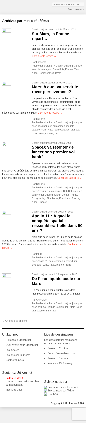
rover (58, 73)
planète (75, 129)
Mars (76, 69)
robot (34, 133)
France (69, 69)
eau (40, 307)
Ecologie (36, 264)
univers (49, 133)
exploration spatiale (63, 126)
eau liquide (49, 307)
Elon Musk (52, 198)
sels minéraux (48, 310)
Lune (45, 264)
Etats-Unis (58, 69)
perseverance (62, 129)
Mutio (39, 254)
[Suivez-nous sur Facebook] (61, 387)
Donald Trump (69, 194)
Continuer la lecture (44, 56)
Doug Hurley (38, 198)
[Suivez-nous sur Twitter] (59, 390)
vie (56, 133)
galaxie (36, 129)
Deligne (40, 118)
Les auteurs (12, 349)
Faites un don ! (14, 378)
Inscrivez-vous (14, 389)
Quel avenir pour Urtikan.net (22, 344)
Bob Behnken (70, 191)
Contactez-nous (15, 359)
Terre (68, 264)
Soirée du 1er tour (57, 358)
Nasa (35, 73)
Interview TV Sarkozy (59, 363)
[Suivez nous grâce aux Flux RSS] (51, 393)
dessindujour (45, 69)
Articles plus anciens (14, 320)
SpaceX (43, 202)
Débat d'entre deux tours (61, 353)
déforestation (56, 261)
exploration (62, 307)
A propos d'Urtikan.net (18, 339)
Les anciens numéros (18, 354)
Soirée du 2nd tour (58, 348)
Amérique (42, 191)
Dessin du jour (40, 29)
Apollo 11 (42, 261)
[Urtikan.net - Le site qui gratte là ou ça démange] (17, 7)
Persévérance (46, 73)
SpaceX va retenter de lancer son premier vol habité (53, 152)
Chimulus (41, 299)
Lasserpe (41, 62)
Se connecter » (76, 9)
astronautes (55, 191)
